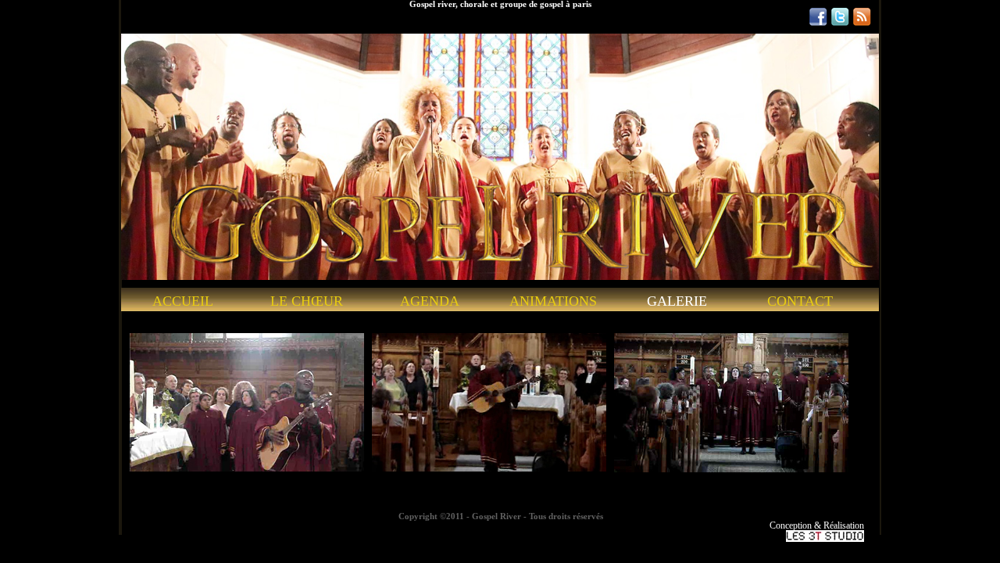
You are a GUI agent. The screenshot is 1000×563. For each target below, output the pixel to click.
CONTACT (800, 301)
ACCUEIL (182, 301)
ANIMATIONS (553, 301)
